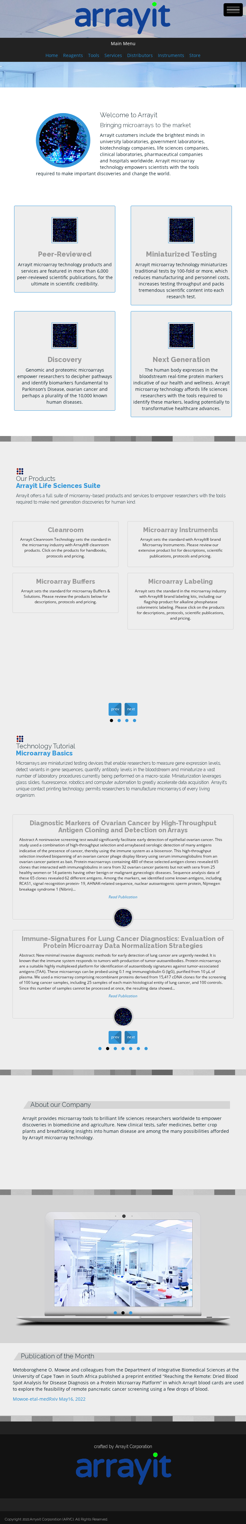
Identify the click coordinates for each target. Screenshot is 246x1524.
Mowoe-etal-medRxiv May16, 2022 (49, 1399)
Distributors (140, 55)
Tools (93, 55)
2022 (25, 1519)
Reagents (73, 55)
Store (195, 55)
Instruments (171, 55)
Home (51, 55)
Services (113, 55)
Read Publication (123, 897)
